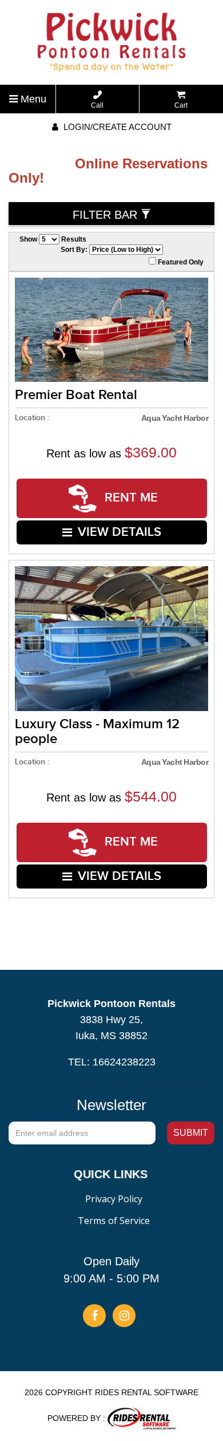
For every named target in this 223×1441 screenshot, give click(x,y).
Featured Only (180, 262)
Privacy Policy (113, 1199)
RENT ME (129, 498)
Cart (181, 105)
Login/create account (116, 127)
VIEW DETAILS (119, 532)
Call (97, 105)
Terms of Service (114, 1220)
